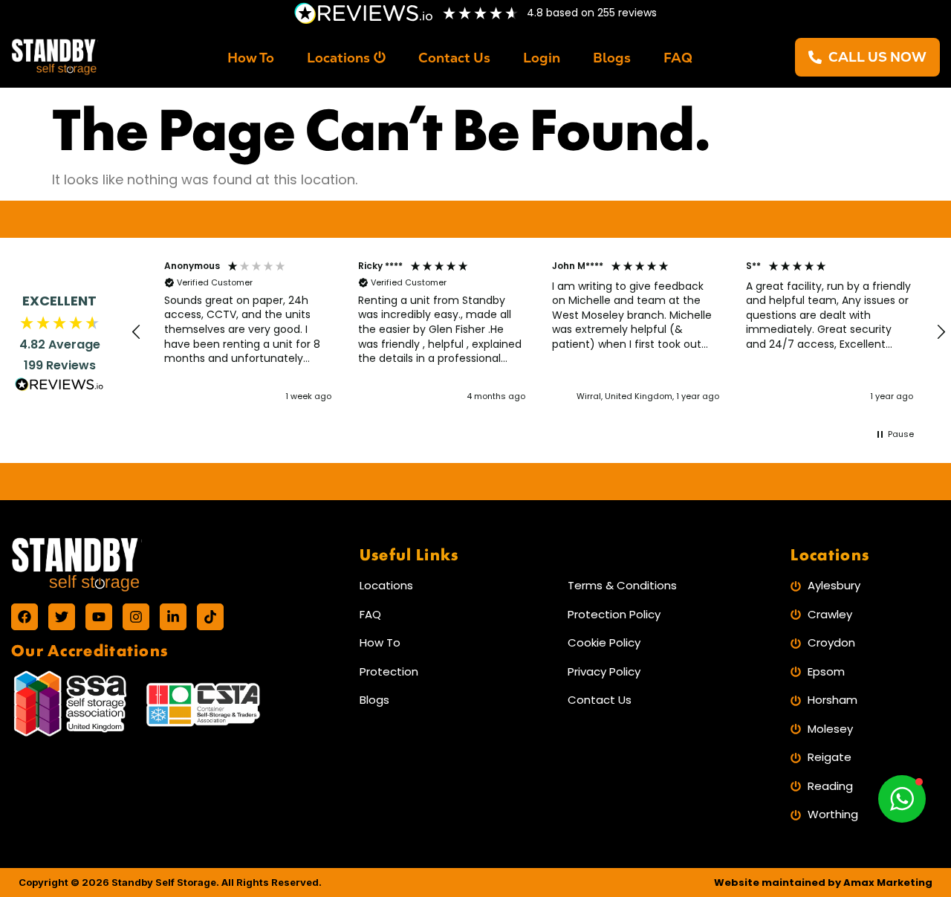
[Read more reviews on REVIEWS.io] (59, 386)
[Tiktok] (210, 616)
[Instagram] (136, 616)
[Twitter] (61, 616)
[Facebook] (24, 616)
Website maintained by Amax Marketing (823, 882)
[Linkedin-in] (173, 616)
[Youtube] (98, 616)
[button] (137, 332)
